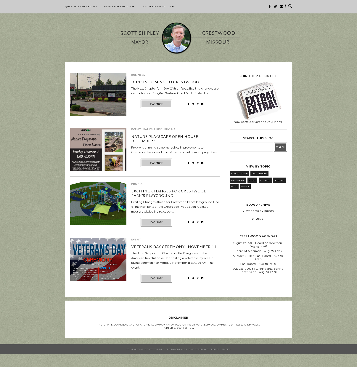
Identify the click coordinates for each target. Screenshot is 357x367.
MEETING (279, 180)
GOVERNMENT (259, 174)
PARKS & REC (152, 129)
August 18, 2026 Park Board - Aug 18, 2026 (258, 257)
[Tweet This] (193, 104)
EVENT (136, 129)
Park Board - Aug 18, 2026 (258, 264)
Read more (156, 104)
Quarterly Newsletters (81, 6)
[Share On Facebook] (188, 104)
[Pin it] (198, 104)
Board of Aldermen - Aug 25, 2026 (258, 251)
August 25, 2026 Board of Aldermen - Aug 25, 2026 (258, 244)
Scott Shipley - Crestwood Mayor (168, 349)
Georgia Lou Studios (219, 349)
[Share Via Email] (202, 104)
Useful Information (118, 6)
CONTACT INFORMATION (156, 6)
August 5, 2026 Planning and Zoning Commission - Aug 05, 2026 (258, 270)
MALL (234, 187)
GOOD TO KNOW (239, 174)
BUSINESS (138, 74)
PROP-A (170, 129)
